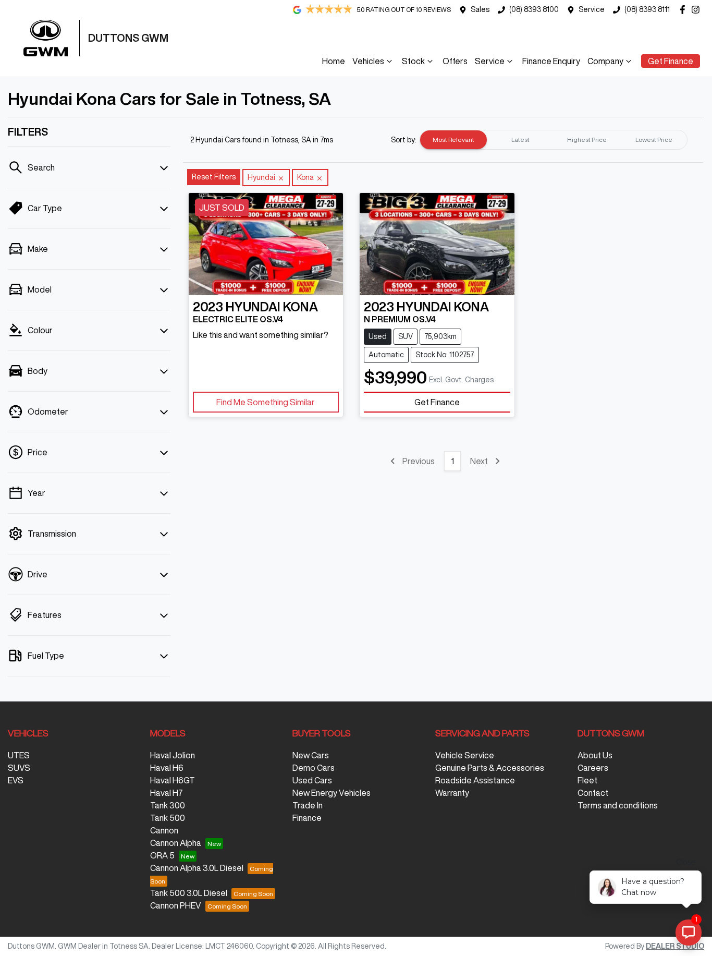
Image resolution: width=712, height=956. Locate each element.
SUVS (19, 768)
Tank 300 (167, 805)
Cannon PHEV (175, 905)
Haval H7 (166, 793)
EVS (15, 780)
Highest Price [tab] (587, 139)
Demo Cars (313, 768)
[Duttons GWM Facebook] (684, 9)
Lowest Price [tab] (653, 139)
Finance (307, 818)
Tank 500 (167, 818)
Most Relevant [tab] (453, 139)
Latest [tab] (520, 139)
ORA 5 (162, 855)
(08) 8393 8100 (534, 9)
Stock (413, 61)
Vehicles (368, 61)
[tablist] (554, 140)
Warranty (452, 793)
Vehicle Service (464, 755)
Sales (480, 9)
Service (592, 9)
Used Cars (312, 780)
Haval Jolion (172, 755)
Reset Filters (214, 176)
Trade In (307, 805)
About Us (595, 755)
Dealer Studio (675, 946)
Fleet (587, 780)
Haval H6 (166, 768)
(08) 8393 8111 (647, 9)
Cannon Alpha (175, 843)
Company (605, 61)
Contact (593, 793)
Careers (593, 768)
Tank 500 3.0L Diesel (188, 893)
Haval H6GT (172, 780)
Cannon (164, 830)
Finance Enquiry (551, 61)
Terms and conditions (618, 805)
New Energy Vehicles (331, 793)
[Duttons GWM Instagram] (697, 9)
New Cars (310, 755)
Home (333, 61)
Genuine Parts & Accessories (489, 768)
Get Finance (670, 61)
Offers (455, 61)
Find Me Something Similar (265, 402)
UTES (19, 755)
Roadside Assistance (475, 780)
